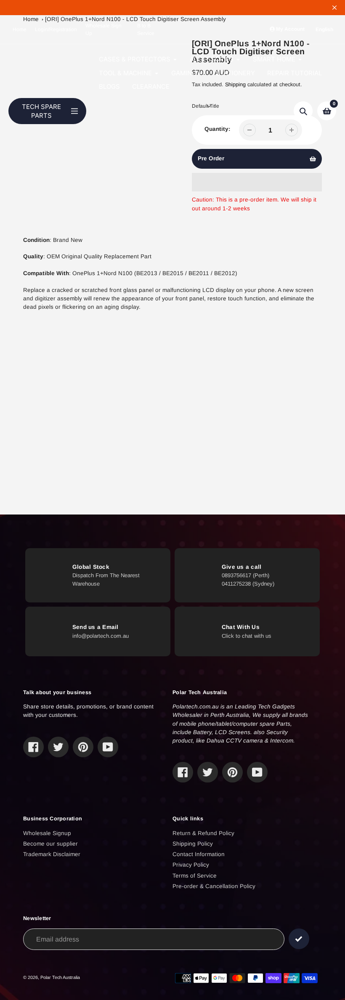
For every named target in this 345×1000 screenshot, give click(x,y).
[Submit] (299, 938)
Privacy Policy (190, 865)
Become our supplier (50, 844)
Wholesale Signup (47, 833)
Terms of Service (194, 876)
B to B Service (145, 29)
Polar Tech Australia (60, 977)
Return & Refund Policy (203, 833)
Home (20, 29)
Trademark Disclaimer (51, 854)
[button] (257, 182)
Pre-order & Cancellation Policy (213, 886)
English (324, 29)
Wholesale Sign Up (103, 29)
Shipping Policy (192, 844)
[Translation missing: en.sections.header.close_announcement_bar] (334, 7)
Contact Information (198, 854)
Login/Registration (56, 29)
